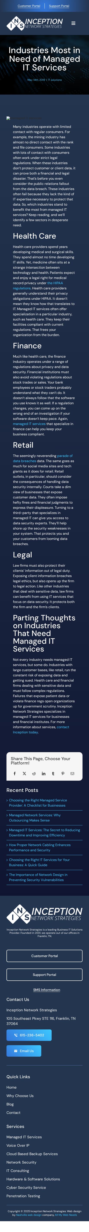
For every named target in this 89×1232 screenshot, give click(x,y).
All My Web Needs (66, 1215)
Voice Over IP (17, 1145)
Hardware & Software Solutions (33, 1179)
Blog (10, 1104)
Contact (13, 1112)
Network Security (21, 1162)
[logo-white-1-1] (34, 18)
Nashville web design (29, 1215)
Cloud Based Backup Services (32, 1153)
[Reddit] (34, 773)
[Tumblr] (53, 773)
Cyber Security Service (26, 1187)
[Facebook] (15, 773)
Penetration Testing (23, 1196)
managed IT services (29, 424)
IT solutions (55, 80)
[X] (24, 773)
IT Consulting (17, 1170)
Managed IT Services (24, 1137)
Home (11, 1087)
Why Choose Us (20, 1095)
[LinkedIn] (44, 773)
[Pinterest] (63, 773)
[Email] (72, 773)
